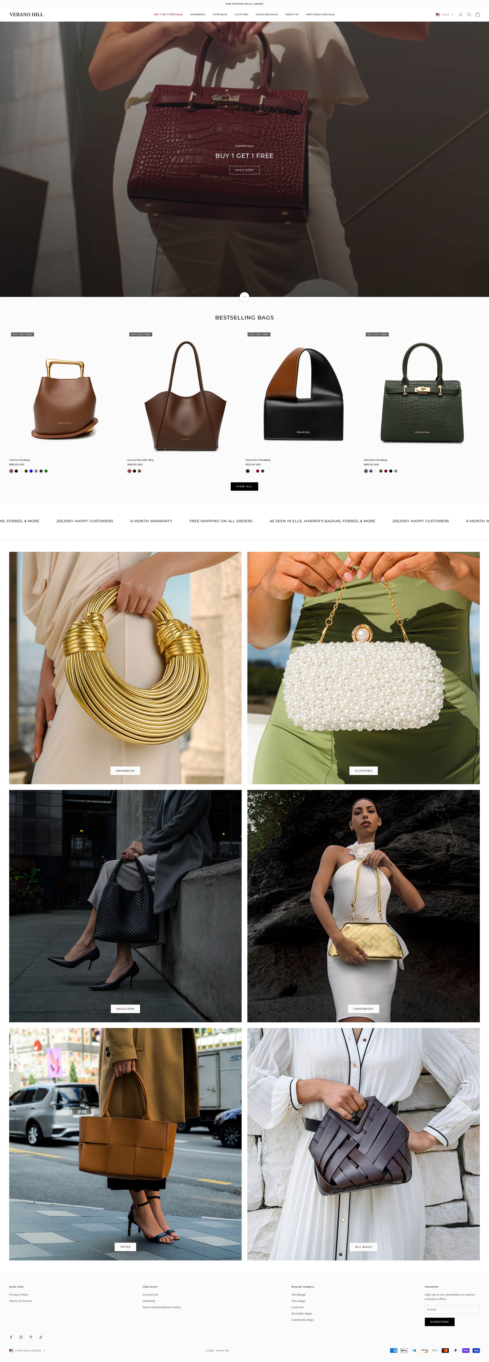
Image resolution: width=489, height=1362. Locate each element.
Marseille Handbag (375, 459)
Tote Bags (298, 1301)
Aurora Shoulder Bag (140, 459)
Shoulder (125, 1008)
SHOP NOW (244, 169)
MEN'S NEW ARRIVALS (320, 14)
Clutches (363, 770)
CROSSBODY (363, 1008)
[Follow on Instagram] (21, 1337)
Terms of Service (20, 1301)
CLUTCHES (241, 14)
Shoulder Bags (301, 1313)
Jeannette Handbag (258, 459)
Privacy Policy (18, 1294)
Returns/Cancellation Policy (162, 1307)
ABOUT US (291, 14)
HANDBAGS (197, 14)
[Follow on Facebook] (11, 1337)
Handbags (298, 1294)
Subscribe (439, 1321)
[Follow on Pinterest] (31, 1337)
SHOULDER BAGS (267, 14)
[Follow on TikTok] (41, 1337)
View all (244, 486)
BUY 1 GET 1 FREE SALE (168, 14)
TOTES (125, 1246)
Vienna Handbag (19, 459)
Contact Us (150, 1294)
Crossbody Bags (302, 1320)
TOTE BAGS (220, 14)
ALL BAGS (363, 1246)
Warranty (149, 1301)
